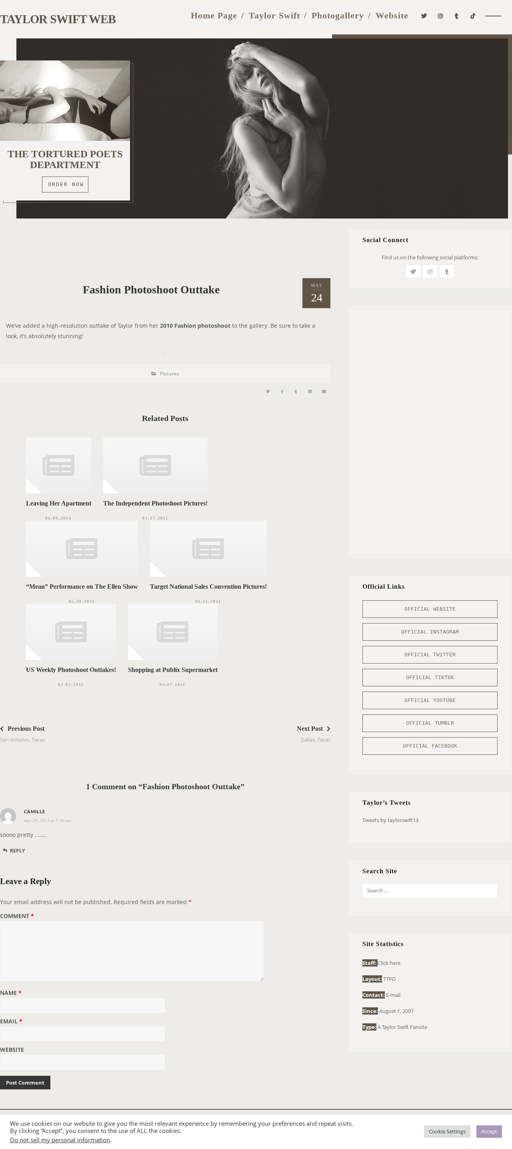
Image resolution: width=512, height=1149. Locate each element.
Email (11, 1022)
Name (11, 993)
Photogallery (338, 15)
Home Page (214, 15)
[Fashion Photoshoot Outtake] (268, 392)
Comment (17, 916)
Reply (17, 850)
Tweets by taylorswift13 (390, 820)
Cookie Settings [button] (447, 1131)
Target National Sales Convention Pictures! (208, 586)
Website (392, 15)
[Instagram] (440, 15)
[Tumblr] (457, 15)
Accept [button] (489, 1131)
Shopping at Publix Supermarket (173, 669)
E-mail (393, 995)
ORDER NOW (66, 184)
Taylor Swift (274, 15)
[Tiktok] (473, 15)
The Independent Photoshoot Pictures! (155, 503)
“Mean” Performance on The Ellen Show (82, 586)
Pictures (169, 374)
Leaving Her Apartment (58, 503)
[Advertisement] (165, 247)
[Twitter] (424, 15)
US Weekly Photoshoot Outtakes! (71, 669)
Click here (389, 963)
